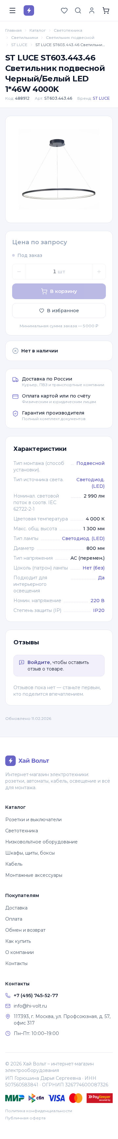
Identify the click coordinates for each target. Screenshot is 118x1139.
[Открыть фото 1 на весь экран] (59, 169)
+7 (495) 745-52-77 (36, 995)
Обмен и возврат (25, 930)
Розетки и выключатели (33, 820)
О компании (19, 952)
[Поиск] (78, 10)
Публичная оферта (25, 1117)
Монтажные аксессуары (33, 875)
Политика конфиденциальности (38, 1110)
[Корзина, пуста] (106, 10)
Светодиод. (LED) (83, 538)
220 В (97, 601)
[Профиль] (91, 10)
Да (101, 578)
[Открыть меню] (12, 10)
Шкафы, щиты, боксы (30, 853)
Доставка (16, 908)
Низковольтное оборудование (41, 842)
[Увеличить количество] (99, 271)
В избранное (63, 311)
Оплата (13, 919)
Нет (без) (94, 568)
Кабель (13, 864)
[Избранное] (64, 10)
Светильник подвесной (70, 37)
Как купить (18, 941)
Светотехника (68, 30)
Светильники (24, 37)
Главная (13, 30)
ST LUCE (19, 44)
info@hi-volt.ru (30, 1006)
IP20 (99, 610)
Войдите (39, 662)
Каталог (38, 30)
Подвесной (90, 463)
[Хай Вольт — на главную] (29, 10)
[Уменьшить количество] (19, 271)
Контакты (16, 963)
